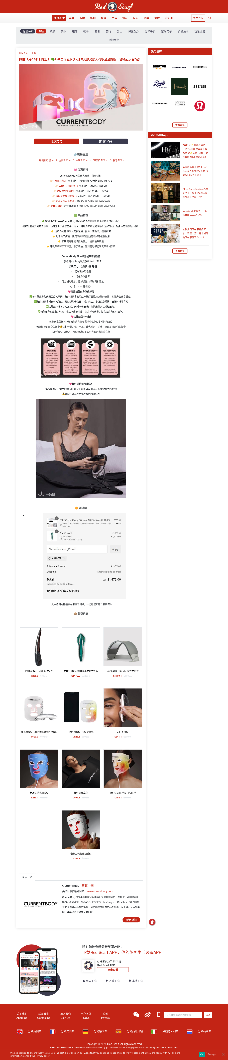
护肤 (52, 31)
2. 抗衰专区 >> (63, 160)
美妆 (63, 31)
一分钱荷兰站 (203, 1031)
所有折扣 (131, 920)
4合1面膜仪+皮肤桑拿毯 (80, 731)
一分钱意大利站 (168, 1031)
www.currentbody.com (100, 891)
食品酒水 (183, 31)
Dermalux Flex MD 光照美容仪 (123, 670)
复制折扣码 (105, 141)
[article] (159, 67)
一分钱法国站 (66, 1031)
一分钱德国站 (98, 1031)
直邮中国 (88, 885)
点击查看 (112, 970)
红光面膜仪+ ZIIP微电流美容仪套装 (39, 731)
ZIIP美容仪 (122, 731)
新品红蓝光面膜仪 (39, 792)
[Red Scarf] (114, 4)
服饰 (74, 31)
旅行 (108, 31)
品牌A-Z (28, 31)
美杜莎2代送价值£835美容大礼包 (81, 670)
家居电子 (166, 31)
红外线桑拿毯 (81, 792)
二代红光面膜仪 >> (68, 185)
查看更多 (180, 125)
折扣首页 (23, 52)
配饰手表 (150, 31)
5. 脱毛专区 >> (118, 160)
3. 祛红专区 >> (80, 160)
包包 (97, 31)
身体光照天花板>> (64, 200)
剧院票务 (114, 40)
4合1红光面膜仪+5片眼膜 (122, 792)
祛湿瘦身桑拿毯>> (66, 190)
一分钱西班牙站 (133, 1031)
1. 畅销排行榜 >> (45, 160)
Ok (201, 1054)
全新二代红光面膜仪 (80, 853)
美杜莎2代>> (57, 205)
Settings (212, 1054)
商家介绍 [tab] (27, 877)
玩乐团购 (199, 31)
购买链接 (56, 141)
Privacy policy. (43, 1055)
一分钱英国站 (33, 1031)
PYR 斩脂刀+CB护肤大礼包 (39, 670)
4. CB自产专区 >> (99, 160)
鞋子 (86, 31)
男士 (119, 31)
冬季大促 (198, 18)
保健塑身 (133, 31)
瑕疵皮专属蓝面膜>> (66, 195)
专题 (41, 31)
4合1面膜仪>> (60, 180)
